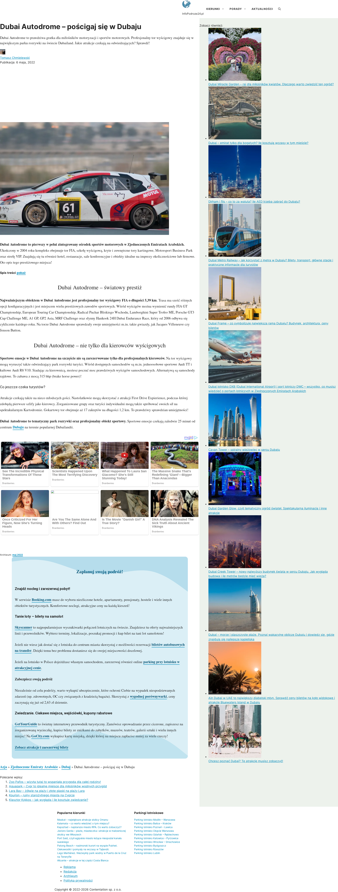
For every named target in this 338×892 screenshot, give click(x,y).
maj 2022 (17, 554)
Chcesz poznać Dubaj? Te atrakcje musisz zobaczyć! (245, 761)
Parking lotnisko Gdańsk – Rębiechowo (156, 834)
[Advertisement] (99, 94)
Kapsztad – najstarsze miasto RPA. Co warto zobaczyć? (89, 827)
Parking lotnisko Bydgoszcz (150, 845)
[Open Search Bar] (279, 9)
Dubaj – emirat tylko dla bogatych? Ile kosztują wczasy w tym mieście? (258, 143)
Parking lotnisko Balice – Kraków (152, 823)
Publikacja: (17, 62)
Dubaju (18, 427)
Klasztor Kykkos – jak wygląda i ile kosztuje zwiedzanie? (48, 800)
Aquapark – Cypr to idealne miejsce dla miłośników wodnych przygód (58, 786)
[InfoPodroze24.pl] (186, 4)
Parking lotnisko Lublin (147, 852)
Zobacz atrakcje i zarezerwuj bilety (41, 747)
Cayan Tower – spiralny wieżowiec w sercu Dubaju (244, 449)
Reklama (70, 867)
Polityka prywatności (78, 880)
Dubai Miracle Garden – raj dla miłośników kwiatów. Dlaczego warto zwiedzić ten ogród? (271, 84)
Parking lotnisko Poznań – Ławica (153, 827)
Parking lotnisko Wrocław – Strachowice (157, 841)
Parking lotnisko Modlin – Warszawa (154, 819)
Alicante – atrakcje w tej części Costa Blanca (82, 860)
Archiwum (71, 876)
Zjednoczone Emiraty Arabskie (34, 766)
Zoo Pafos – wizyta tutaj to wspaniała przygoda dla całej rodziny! (55, 782)
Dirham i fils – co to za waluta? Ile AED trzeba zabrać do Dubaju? (254, 201)
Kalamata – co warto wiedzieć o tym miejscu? (83, 823)
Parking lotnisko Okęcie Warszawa (154, 830)
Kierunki (213, 9)
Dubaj (66, 766)
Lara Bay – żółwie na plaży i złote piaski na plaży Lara (47, 791)
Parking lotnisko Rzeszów (149, 849)
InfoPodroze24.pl (193, 13)
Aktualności (262, 9)
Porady (236, 9)
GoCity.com (40, 736)
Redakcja (70, 871)
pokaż (21, 273)
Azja (3, 766)
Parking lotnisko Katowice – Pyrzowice (156, 838)
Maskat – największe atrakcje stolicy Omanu (82, 819)
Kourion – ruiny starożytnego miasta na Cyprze (42, 795)
